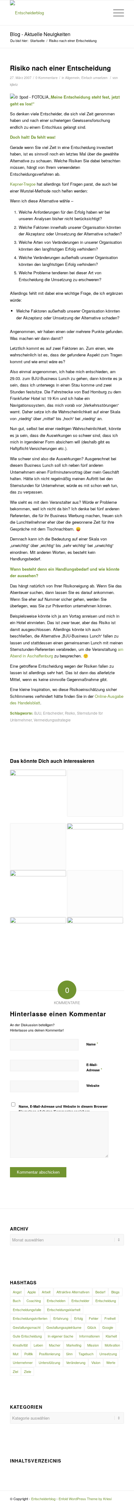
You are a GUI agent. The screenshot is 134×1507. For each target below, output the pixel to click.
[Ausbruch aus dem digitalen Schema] (95, 940)
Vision (95, 1362)
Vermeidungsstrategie (52, 719)
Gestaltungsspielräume (63, 1327)
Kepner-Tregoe (23, 184)
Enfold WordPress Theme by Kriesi (85, 1498)
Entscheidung (105, 1300)
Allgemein (72, 77)
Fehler (93, 1318)
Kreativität (20, 1344)
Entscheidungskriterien (30, 1318)
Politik (28, 1353)
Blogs (115, 1291)
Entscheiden (56, 1300)
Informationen (89, 1335)
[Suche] (101, 12)
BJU (37, 713)
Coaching (33, 1300)
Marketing (73, 1344)
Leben (38, 1344)
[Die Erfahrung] (95, 842)
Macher (54, 1344)
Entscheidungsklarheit (63, 1309)
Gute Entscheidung (27, 1335)
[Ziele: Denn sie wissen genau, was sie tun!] (38, 796)
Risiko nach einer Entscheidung (60, 67)
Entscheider (53, 713)
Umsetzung (108, 1353)
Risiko (70, 713)
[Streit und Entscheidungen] (95, 793)
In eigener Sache (60, 1335)
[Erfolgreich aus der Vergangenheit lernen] (38, 846)
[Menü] (115, 12)
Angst (17, 1291)
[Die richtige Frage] (38, 941)
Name (92, 1044)
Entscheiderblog (43, 1498)
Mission (93, 1344)
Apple (31, 1291)
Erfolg (78, 1318)
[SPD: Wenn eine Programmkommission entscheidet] (95, 893)
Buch (17, 1300)
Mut (15, 1353)
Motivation (112, 1344)
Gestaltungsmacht (27, 1327)
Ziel (15, 1371)
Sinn (69, 1353)
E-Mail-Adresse (94, 1067)
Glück (91, 1327)
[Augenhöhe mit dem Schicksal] (38, 885)
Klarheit (111, 1335)
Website (92, 1085)
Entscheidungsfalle (27, 1309)
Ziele (27, 1371)
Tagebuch (86, 1353)
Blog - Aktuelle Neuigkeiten (40, 34)
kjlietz (14, 84)
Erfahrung (60, 1318)
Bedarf (100, 1291)
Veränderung (75, 1362)
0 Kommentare (47, 77)
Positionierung (49, 1353)
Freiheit (110, 1318)
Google (107, 1327)
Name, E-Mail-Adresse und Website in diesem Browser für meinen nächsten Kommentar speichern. (63, 1109)
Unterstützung (49, 1362)
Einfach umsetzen (94, 77)
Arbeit (46, 1291)
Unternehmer (23, 1362)
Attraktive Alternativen (72, 1291)
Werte (110, 1362)
